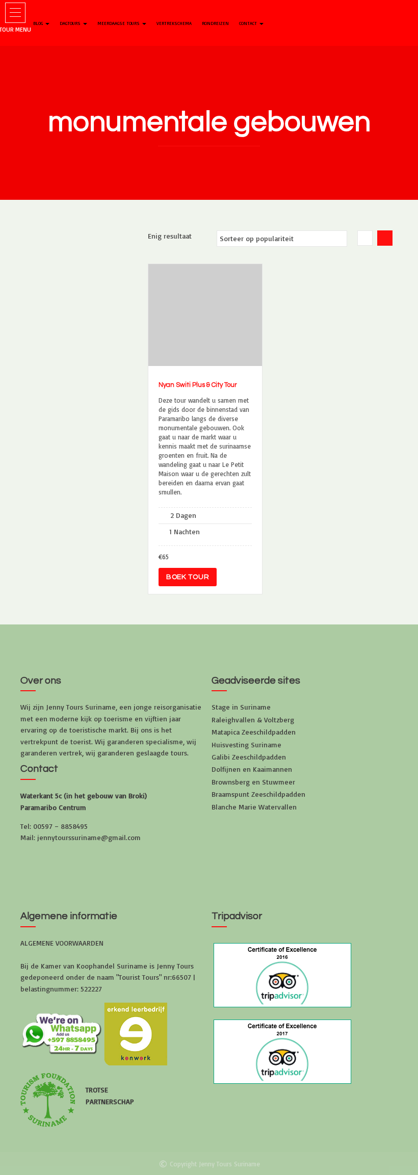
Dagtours (71, 23)
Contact (248, 23)
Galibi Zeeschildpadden (249, 756)
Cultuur (191, 319)
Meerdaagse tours (119, 23)
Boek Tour (187, 577)
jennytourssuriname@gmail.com (89, 837)
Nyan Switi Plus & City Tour (198, 384)
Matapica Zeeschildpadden (254, 731)
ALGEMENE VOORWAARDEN (61, 942)
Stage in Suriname (241, 706)
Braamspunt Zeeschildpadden (258, 794)
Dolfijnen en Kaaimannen (252, 769)
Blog (38, 23)
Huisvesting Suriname (246, 744)
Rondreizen (215, 23)
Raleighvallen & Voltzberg (253, 719)
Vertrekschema (174, 23)
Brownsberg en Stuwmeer (253, 781)
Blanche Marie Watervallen (254, 806)
